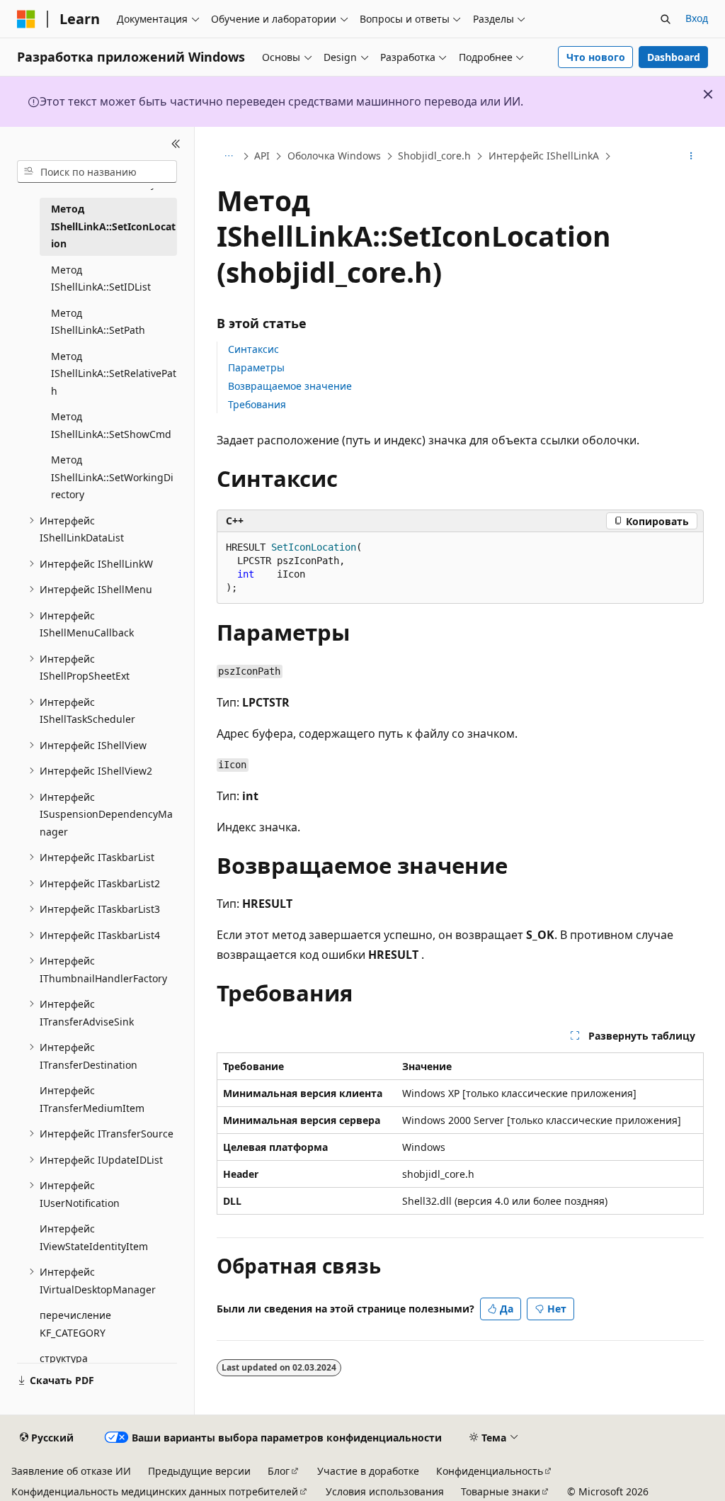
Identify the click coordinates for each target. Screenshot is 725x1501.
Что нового (595, 57)
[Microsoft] (26, 19)
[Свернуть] (176, 144)
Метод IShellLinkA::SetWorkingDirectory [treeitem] (112, 477)
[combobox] (97, 171)
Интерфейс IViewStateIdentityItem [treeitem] (94, 1237)
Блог (279, 1471)
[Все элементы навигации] (229, 156)
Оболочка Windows (334, 155)
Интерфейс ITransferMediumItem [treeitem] (92, 1099)
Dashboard (673, 57)
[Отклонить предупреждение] (708, 94)
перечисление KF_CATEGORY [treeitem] (75, 1323)
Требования (257, 404)
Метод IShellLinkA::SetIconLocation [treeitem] (113, 226)
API (262, 155)
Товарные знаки (500, 1491)
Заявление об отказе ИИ (71, 1471)
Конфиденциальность (489, 1471)
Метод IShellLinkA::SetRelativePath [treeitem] (113, 373)
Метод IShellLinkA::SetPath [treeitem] (98, 321)
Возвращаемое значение (290, 386)
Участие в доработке (368, 1471)
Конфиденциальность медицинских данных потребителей (154, 1491)
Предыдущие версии (199, 1471)
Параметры (256, 367)
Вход (696, 18)
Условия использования (385, 1491)
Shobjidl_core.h (434, 155)
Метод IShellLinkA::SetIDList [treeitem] (101, 278)
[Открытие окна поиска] (665, 19)
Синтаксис (253, 349)
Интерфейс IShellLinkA (544, 155)
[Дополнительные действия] (690, 156)
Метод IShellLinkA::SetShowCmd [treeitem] (111, 425)
